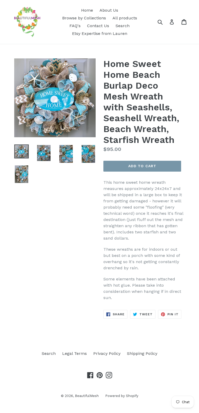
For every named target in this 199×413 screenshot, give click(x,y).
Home (87, 10)
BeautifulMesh (87, 396)
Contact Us (98, 25)
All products (124, 18)
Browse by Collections (84, 18)
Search (123, 25)
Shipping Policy (142, 353)
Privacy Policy (106, 353)
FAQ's (75, 25)
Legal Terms (74, 353)
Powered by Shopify (121, 396)
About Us (109, 10)
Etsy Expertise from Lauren (99, 33)
